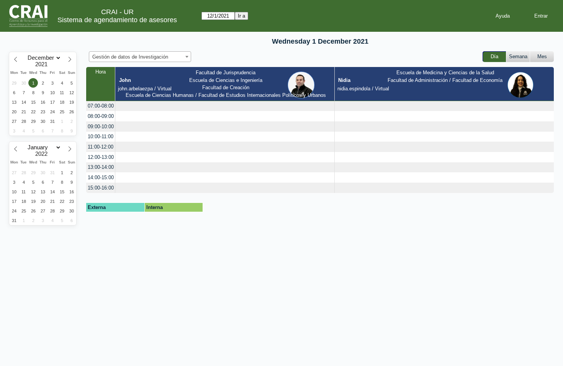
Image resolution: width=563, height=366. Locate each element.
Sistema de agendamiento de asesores (117, 20)
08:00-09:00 (101, 116)
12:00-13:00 (101, 157)
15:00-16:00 (101, 188)
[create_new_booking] (224, 106)
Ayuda (503, 16)
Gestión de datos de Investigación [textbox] (130, 57)
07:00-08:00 (101, 106)
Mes (542, 56)
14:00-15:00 (101, 177)
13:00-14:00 (101, 167)
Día (494, 56)
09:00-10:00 (101, 126)
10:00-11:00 (100, 136)
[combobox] (140, 56)
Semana (518, 56)
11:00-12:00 (100, 147)
